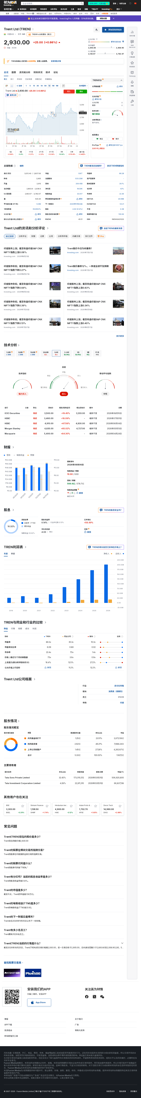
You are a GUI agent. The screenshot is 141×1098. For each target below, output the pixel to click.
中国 (22, 13)
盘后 (50, 13)
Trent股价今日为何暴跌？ (80, 248)
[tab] (9, 353)
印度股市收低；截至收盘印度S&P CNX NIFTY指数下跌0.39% (23, 303)
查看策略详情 (56, 61)
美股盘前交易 (41, 13)
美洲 (75, 13)
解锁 (49, 667)
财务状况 (38, 72)
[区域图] (11, 85)
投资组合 (8, 1030)
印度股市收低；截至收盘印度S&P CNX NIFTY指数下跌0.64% (23, 286)
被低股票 (114, 13)
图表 (14, 72)
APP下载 (8, 1024)
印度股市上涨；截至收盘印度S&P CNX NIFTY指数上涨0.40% (86, 321)
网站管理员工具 (11, 1036)
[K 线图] (6, 85)
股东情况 (10, 721)
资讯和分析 (24, 72)
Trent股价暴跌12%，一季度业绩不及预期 (88, 266)
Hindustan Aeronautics (64, 805)
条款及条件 (110, 1091)
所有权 (19, 79)
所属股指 (48, 79)
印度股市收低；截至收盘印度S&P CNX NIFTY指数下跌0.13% (23, 321)
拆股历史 (38, 79)
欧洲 (80, 13)
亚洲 (92, 13)
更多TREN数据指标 (115, 166)
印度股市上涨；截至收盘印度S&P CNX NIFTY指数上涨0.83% (86, 286)
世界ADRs (58, 13)
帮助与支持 (80, 1030)
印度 (122, 702)
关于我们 (79, 1019)
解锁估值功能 (116, 42)
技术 (48, 72)
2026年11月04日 (76, 204)
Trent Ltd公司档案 (18, 679)
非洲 (97, 13)
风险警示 (133, 1091)
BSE (7, 805)
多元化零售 (119, 686)
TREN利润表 (13, 547)
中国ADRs (67, 13)
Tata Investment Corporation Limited (22, 783)
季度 (13, 553)
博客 (6, 1019)
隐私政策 (122, 1091)
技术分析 (10, 345)
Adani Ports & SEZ (86, 805)
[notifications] (130, 3)
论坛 (55, 72)
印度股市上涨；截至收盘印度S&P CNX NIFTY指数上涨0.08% (23, 250)
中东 (86, 13)
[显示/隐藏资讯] (63, 85)
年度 (6, 553)
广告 (77, 1024)
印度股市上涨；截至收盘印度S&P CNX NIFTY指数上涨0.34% (86, 303)
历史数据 (28, 79)
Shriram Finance (37, 805)
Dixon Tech (108, 805)
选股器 (16, 13)
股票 (7, 13)
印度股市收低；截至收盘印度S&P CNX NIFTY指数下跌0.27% (23, 268)
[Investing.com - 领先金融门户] (10, 3)
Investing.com (73, 252)
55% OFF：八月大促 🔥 (99, 3)
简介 (12, 79)
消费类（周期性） (116, 691)
